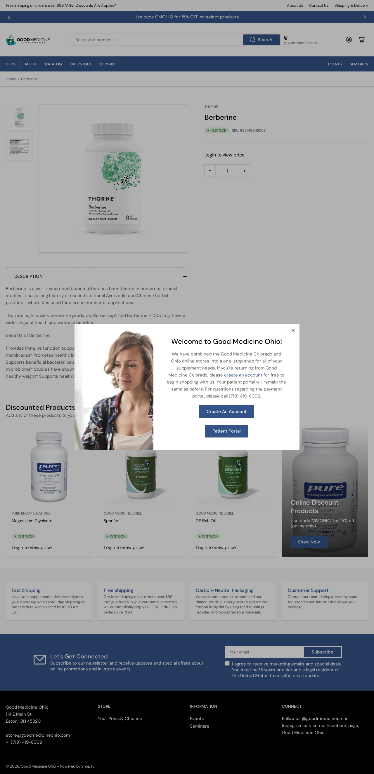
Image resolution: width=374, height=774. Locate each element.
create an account (243, 375)
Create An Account (227, 411)
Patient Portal (226, 431)
